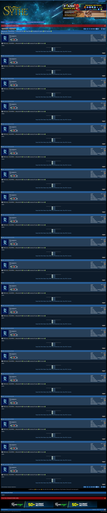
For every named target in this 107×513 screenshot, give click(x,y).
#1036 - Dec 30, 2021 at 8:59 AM (8, 373)
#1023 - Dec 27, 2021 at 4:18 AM (8, 78)
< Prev (85, 28)
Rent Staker (43, 51)
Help (98, 509)
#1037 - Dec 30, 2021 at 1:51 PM (8, 396)
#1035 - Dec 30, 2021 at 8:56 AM (8, 351)
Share (104, 53)
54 (101, 28)
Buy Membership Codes (57, 51)
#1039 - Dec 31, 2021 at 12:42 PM (8, 441)
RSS (104, 509)
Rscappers (12, 36)
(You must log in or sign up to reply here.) (8, 486)
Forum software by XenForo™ (10, 511)
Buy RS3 (65, 51)
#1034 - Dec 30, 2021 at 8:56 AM (8, 328)
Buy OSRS (49, 51)
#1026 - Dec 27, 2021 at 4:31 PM (8, 146)
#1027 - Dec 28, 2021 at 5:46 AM (8, 169)
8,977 (105, 35)
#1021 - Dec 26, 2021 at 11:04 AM (8, 33)
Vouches (69, 51)
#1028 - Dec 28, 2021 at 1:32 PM (8, 192)
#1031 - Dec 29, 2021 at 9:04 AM (8, 260)
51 (95, 28)
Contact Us (94, 509)
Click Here (104, 38)
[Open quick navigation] (105, 22)
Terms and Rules (104, 511)
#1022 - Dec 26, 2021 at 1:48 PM (8, 55)
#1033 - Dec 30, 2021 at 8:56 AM (8, 305)
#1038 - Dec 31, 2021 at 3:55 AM (8, 419)
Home (100, 509)
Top (103, 509)
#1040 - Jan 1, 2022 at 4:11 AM (7, 464)
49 (91, 28)
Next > (104, 28)
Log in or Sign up (102, 1)
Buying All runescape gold (72, 489)
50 (93, 28)
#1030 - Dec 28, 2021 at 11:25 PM (8, 237)
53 (98, 28)
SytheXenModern (5, 509)
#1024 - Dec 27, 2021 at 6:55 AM (8, 101)
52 (96, 28)
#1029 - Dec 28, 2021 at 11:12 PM (8, 214)
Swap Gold (38, 51)
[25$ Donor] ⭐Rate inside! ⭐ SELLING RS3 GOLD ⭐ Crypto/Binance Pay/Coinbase (47, 489)
